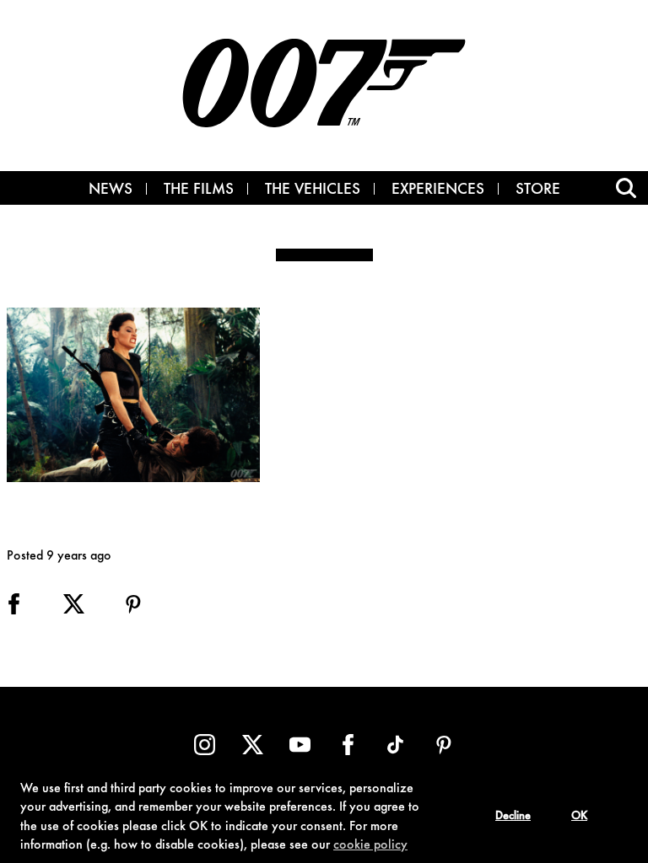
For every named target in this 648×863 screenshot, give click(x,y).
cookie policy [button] (370, 845)
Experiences (438, 190)
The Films (199, 190)
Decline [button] (513, 817)
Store (538, 190)
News (110, 190)
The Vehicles (312, 190)
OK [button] (579, 817)
